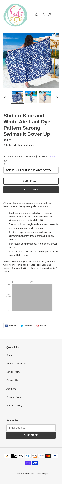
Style (5, 164)
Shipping (7, 145)
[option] (17, 97)
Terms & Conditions (16, 363)
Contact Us (12, 380)
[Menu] (56, 14)
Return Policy (13, 372)
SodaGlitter (26, 473)
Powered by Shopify (39, 473)
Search (10, 355)
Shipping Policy (14, 405)
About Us (11, 388)
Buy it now (31, 189)
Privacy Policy (13, 397)
